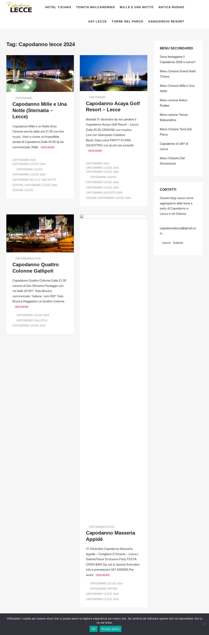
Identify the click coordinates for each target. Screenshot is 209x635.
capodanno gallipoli (32, 320)
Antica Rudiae (171, 7)
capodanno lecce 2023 (102, 594)
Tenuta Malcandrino (95, 7)
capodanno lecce (29, 169)
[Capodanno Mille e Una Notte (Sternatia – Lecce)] (40, 58)
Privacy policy (111, 629)
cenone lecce (22, 190)
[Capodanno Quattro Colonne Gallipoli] (40, 217)
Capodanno (24, 98)
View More (48, 147)
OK (94, 629)
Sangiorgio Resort (166, 21)
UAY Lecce (97, 21)
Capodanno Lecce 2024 (106, 583)
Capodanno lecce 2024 (28, 174)
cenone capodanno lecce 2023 (34, 185)
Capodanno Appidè (103, 588)
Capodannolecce (28, 258)
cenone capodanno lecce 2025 (108, 198)
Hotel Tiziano (58, 7)
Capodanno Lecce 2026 (28, 164)
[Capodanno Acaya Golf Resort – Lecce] (113, 58)
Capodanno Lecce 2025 (102, 167)
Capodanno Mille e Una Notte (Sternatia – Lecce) (39, 110)
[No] (204, 624)
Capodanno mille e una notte (34, 180)
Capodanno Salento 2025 (104, 192)
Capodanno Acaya (103, 177)
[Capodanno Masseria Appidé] (113, 217)
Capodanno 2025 (24, 160)
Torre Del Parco (127, 21)
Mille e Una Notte (136, 7)
